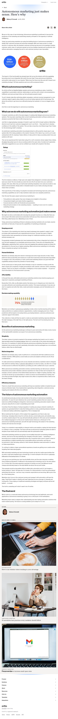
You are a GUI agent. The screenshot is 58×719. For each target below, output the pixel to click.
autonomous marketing (22, 309)
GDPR (13, 714)
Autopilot (4, 708)
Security (18, 714)
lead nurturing (13, 122)
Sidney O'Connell (12, 19)
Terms (3, 714)
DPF (23, 714)
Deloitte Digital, (17, 90)
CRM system (5, 244)
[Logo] (4, 2)
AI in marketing (49, 76)
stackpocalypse (20, 341)
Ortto (42, 363)
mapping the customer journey (39, 244)
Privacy (8, 714)
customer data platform (26, 363)
